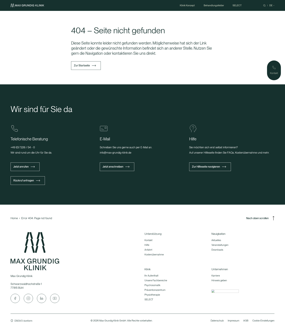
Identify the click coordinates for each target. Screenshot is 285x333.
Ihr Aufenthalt (151, 275)
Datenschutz (217, 320)
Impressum (233, 320)
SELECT (148, 299)
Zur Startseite (82, 65)
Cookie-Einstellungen (263, 320)
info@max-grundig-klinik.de (115, 152)
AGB (245, 320)
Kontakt (148, 240)
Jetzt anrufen (21, 166)
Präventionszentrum (154, 290)
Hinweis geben (219, 280)
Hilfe (146, 245)
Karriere (215, 275)
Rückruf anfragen (23, 180)
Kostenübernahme (154, 254)
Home (14, 218)
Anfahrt (148, 249)
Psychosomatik (152, 285)
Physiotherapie (152, 294)
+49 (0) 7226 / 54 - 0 (23, 147)
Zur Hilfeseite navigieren (206, 166)
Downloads (217, 249)
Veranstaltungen (219, 245)
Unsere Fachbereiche (155, 280)
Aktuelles (216, 240)
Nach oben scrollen (257, 218)
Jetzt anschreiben (113, 166)
